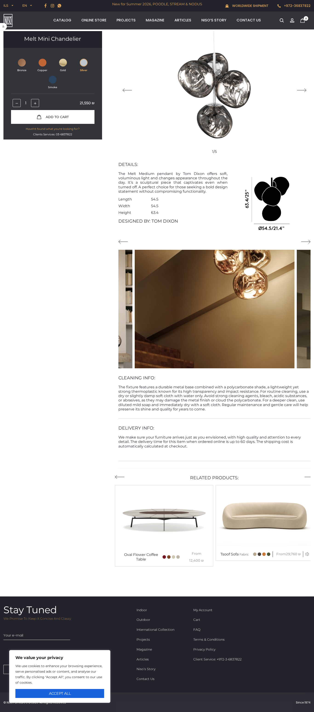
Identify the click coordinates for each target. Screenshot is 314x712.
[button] (3, 26)
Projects (126, 20)
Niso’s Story (213, 20)
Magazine (155, 20)
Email (8, 627)
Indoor (142, 610)
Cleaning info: (136, 378)
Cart (196, 620)
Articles (182, 20)
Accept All (60, 693)
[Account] (292, 20)
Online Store (93, 20)
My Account (202, 610)
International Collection (155, 630)
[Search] (282, 20)
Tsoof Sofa (234, 554)
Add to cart (57, 117)
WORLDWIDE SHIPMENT (249, 6)
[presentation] (127, 90)
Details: (128, 164)
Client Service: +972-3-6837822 (217, 659)
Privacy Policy (204, 649)
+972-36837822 (297, 6)
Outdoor (143, 620)
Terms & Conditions (209, 639)
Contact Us (249, 20)
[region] (59, 676)
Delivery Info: (136, 428)
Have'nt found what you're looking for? (53, 129)
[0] (302, 20)
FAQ (196, 630)
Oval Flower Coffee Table (141, 556)
